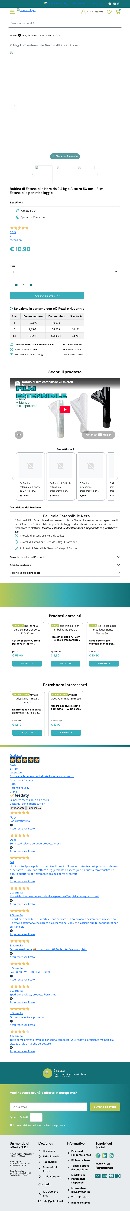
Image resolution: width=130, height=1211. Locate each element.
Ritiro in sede (51, 1156)
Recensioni (50, 1162)
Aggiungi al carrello (45, 295)
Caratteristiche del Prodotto (28, 557)
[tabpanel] (65, 528)
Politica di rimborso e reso (81, 1153)
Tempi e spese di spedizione (80, 1167)
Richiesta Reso (80, 1160)
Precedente (18, 808)
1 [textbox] (13, 272)
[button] (14, 106)
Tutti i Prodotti (80, 1197)
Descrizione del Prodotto (25, 507)
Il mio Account (52, 1176)
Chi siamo (49, 1151)
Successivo (34, 808)
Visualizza (66, 663)
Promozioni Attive (50, 1169)
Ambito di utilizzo (20, 565)
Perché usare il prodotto (25, 572)
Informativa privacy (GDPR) (80, 1189)
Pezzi (13, 266)
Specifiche (16, 202)
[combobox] (65, 272)
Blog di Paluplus (80, 1202)
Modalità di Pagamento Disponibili (78, 1178)
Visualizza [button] (27, 663)
